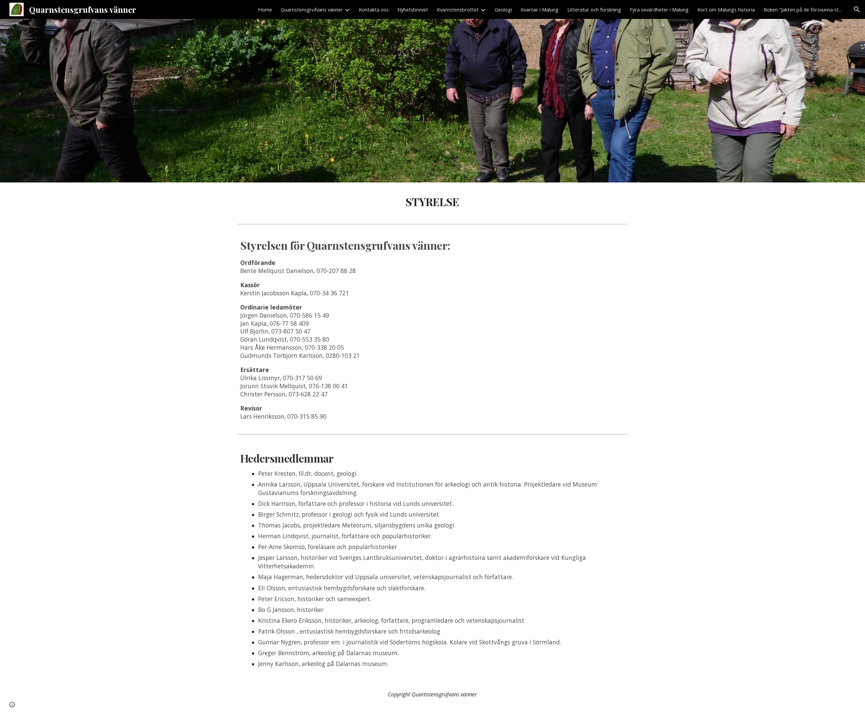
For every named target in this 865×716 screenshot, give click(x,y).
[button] (857, 9)
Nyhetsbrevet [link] (412, 9)
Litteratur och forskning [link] (594, 9)
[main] (432, 202)
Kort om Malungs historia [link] (726, 9)
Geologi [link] (503, 9)
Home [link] (265, 9)
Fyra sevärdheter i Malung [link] (659, 9)
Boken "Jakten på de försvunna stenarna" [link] (804, 9)
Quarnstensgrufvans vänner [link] (312, 9)
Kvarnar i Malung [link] (540, 9)
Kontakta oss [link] (374, 9)
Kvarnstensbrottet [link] (458, 9)
